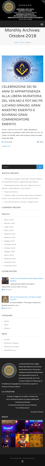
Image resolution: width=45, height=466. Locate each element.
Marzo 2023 (9, 220)
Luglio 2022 (8, 227)
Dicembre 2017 (10, 262)
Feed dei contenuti (11, 343)
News (41, 142)
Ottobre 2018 (9, 248)
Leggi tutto (6, 146)
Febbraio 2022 (9, 234)
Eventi (6, 321)
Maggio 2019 (9, 241)
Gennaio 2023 (9, 223)
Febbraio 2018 (9, 259)
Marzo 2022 (9, 230)
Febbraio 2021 (9, 237)
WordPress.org (9, 350)
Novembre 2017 (10, 266)
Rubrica (7, 328)
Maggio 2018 (9, 252)
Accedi (6, 340)
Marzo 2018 (9, 255)
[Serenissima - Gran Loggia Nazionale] (22, 11)
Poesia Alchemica (11, 192)
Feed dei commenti (11, 347)
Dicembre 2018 (10, 244)
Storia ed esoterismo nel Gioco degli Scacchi (21, 202)
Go (40, 167)
